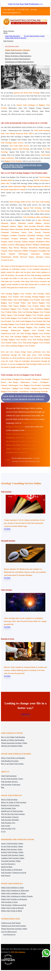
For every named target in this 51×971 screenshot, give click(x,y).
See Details (7, 529)
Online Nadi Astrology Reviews (15, 38)
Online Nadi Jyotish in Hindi (11, 911)
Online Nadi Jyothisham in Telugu (13, 893)
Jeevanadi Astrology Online (11, 861)
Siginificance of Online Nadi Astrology (19, 62)
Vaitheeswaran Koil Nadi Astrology (13, 926)
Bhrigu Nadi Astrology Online (11, 849)
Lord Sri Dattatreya (8, 864)
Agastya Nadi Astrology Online (12, 843)
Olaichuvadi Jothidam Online (11, 746)
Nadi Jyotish (5, 826)
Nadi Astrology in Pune (9, 902)
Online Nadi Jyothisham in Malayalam (15, 890)
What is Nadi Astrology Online (16, 53)
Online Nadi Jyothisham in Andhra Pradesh (17, 896)
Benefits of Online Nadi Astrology (17, 59)
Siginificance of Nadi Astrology (12, 811)
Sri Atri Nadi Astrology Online (12, 846)
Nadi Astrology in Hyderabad (11, 870)
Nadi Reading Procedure (10, 761)
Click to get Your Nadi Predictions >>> (25, 4)
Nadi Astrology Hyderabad (10, 785)
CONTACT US (25, 714)
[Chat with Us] (46, 953)
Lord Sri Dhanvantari (9, 932)
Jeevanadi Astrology (8, 541)
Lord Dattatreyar (9, 934)
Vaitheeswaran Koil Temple (11, 923)
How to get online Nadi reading (12, 764)
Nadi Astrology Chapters (10, 817)
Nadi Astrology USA (8, 828)
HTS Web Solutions (18, 952)
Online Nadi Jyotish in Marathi (12, 908)
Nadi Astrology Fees (8, 823)
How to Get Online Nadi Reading (13, 737)
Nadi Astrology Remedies (10, 820)
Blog (2, 787)
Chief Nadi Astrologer (12, 36)
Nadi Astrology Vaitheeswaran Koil (13, 873)
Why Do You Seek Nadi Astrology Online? (21, 65)
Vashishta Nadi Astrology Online (12, 858)
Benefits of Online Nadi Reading (12, 740)
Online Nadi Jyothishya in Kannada (14, 899)
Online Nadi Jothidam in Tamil (12, 888)
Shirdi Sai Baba (6, 867)
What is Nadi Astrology (9, 799)
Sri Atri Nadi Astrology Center (34, 36)
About (5, 33)
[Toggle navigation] (3, 28)
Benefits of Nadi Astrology (10, 805)
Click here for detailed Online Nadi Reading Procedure (22, 166)
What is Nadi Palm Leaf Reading (13, 758)
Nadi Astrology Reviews (9, 782)
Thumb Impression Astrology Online (14, 743)
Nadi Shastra (5, 875)
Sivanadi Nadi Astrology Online (12, 855)
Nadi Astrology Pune (8, 808)
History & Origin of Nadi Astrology (18, 56)
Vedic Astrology (6, 590)
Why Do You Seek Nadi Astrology (13, 814)
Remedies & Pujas (7, 639)
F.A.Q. (3, 831)
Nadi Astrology (8, 41)
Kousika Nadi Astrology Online (12, 852)
